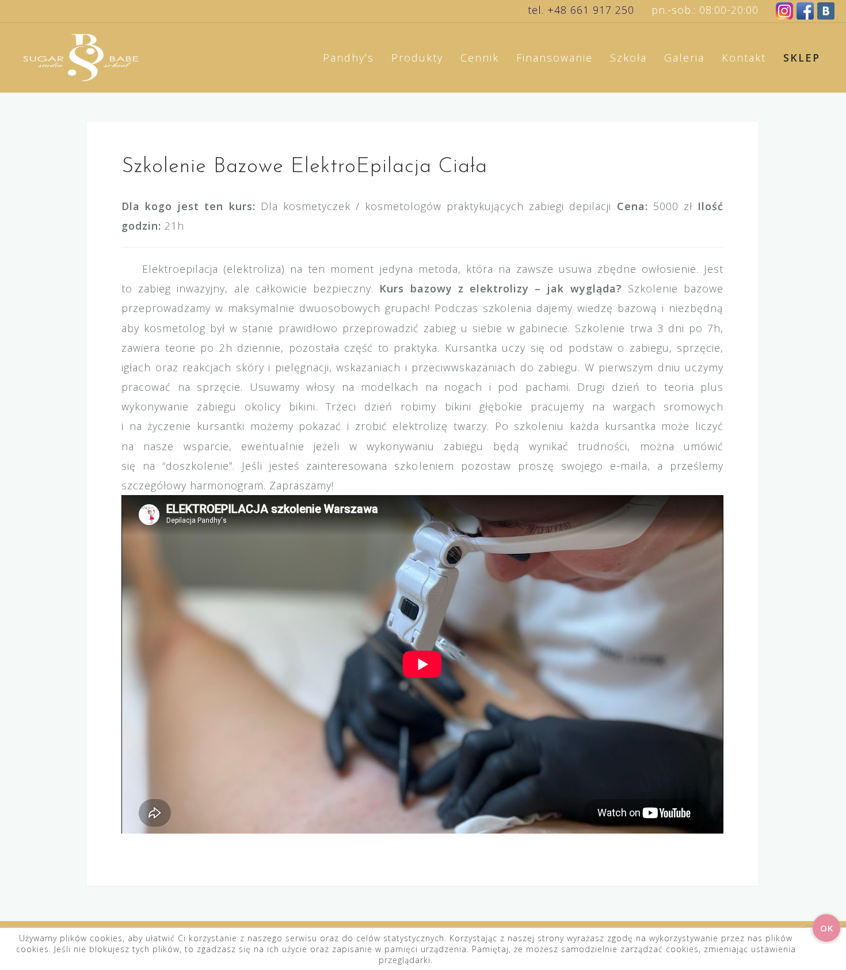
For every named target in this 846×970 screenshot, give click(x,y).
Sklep (801, 57)
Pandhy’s (348, 57)
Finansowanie (554, 57)
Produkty (417, 57)
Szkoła (628, 57)
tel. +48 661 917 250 (581, 10)
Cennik (479, 57)
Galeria (684, 57)
